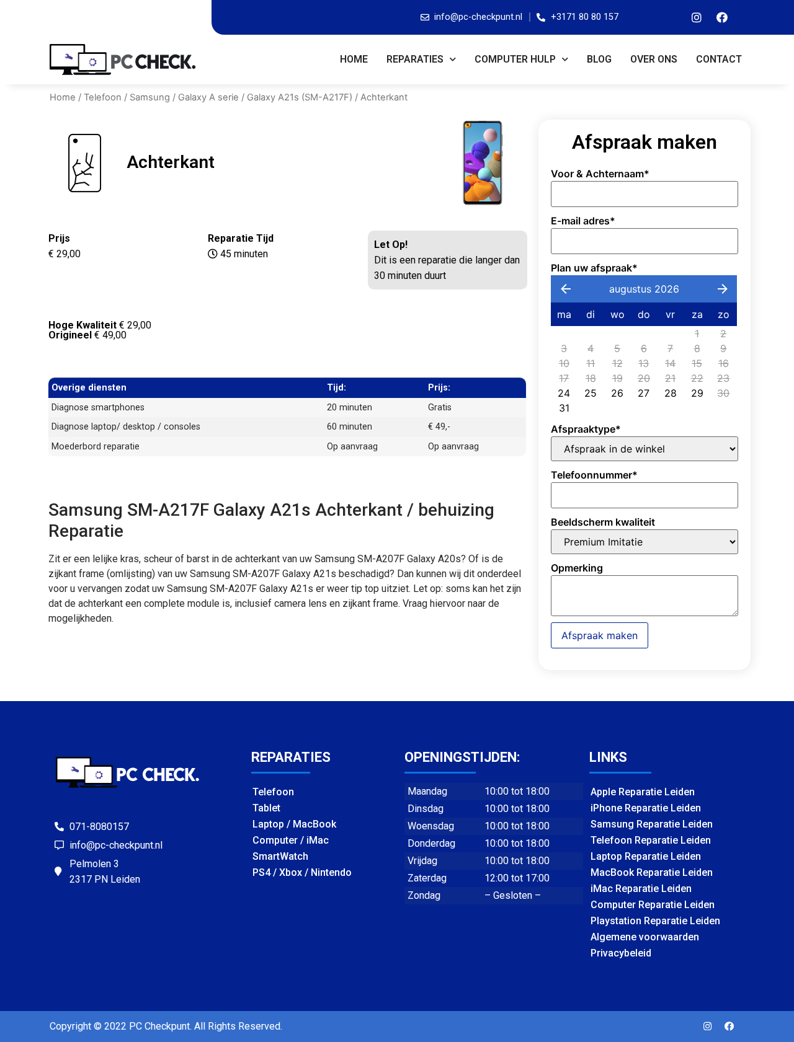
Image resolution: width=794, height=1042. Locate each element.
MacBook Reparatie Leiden (652, 872)
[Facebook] (722, 17)
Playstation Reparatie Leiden (655, 921)
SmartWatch (280, 856)
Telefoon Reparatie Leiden (651, 840)
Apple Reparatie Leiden (643, 792)
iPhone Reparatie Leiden (646, 808)
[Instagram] (696, 17)
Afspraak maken (599, 635)
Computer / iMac (290, 840)
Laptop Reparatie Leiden (646, 856)
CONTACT (719, 59)
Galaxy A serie (208, 97)
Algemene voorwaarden (645, 937)
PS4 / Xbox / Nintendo (302, 872)
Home (354, 59)
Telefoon (103, 97)
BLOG (599, 59)
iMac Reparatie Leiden (641, 888)
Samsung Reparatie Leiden (652, 824)
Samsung (150, 97)
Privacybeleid (621, 953)
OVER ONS (653, 59)
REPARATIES (415, 59)
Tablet (266, 808)
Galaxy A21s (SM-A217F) (299, 97)
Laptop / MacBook (294, 824)
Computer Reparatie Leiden (653, 905)
